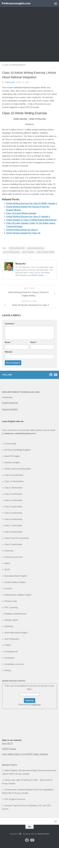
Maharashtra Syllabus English (18, 595)
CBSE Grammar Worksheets (18, 469)
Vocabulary (10, 658)
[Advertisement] (29, 30)
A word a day (10, 443)
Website (8, 352)
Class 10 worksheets (13, 65)
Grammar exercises (14, 557)
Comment (10, 323)
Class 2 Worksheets (14, 487)
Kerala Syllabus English (15, 582)
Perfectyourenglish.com (16, 3)
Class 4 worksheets (13, 500)
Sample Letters (11, 620)
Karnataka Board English (16, 576)
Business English (10, 409)
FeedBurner (35, 704)
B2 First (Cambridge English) (17, 450)
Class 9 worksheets (13, 544)
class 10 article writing (11, 252)
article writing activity (17, 248)
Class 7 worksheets (13, 525)
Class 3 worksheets (13, 494)
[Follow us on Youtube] (55, 374)
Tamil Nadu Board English (16, 632)
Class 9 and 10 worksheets (17, 538)
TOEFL (8, 645)
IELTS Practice (21, 275)
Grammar (9, 550)
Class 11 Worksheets (14, 481)
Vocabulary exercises (14, 664)
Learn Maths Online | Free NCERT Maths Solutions (25, 754)
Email (33, 342)
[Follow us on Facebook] (51, 374)
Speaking (9, 626)
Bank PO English (12, 456)
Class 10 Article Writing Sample (21, 213)
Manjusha (10, 82)
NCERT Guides (37, 275)
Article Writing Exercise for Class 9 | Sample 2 (28, 216)
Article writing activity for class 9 (22, 230)
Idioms (8, 563)
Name (8, 342)
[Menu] (55, 3)
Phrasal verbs (11, 601)
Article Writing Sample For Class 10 (23, 233)
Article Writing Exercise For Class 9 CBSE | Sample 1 (31, 203)
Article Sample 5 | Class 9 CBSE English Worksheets (31, 220)
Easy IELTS (7, 743)
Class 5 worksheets (13, 506)
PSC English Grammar (15, 799)
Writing (8, 670)
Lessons (8, 588)
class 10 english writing (45, 252)
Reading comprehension (15, 614)
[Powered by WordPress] (20, 834)
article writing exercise (35, 248)
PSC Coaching (11, 607)
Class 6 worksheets (13, 513)
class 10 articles (28, 252)
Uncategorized (11, 651)
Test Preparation (12, 639)
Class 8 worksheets (13, 532)
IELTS (7, 569)
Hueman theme (43, 834)
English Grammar (10, 403)
